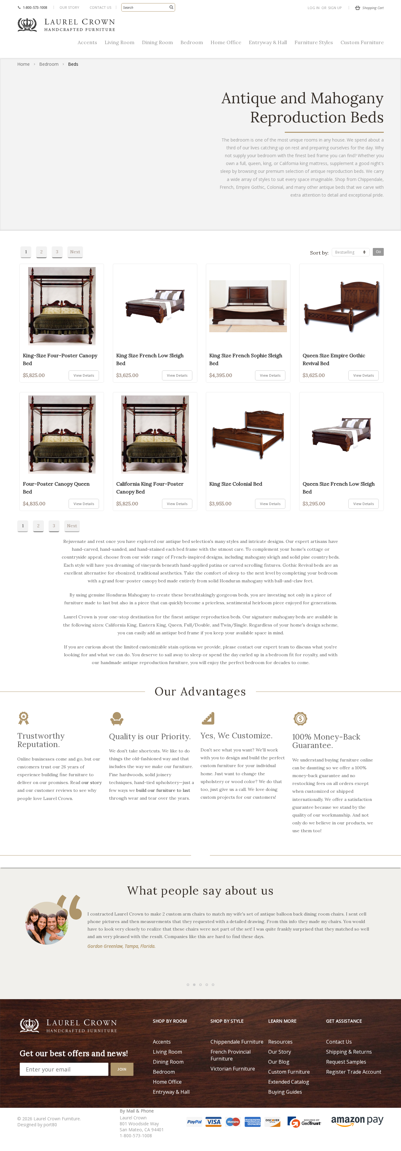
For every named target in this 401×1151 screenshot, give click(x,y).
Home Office (226, 42)
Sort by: (319, 253)
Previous (15, 764)
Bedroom (191, 42)
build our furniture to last (163, 790)
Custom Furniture (362, 42)
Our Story (69, 7)
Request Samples (346, 1061)
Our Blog (278, 1061)
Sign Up (335, 7)
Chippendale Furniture (237, 1041)
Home (23, 64)
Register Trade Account (353, 1071)
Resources (280, 1041)
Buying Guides (285, 1091)
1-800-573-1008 (35, 7)
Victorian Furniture (233, 1068)
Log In (314, 7)
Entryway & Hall (268, 42)
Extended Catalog (288, 1081)
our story (91, 782)
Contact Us (100, 7)
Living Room (119, 42)
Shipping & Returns (349, 1051)
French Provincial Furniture (231, 1055)
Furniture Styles (313, 42)
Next (75, 252)
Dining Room (157, 42)
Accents (87, 42)
